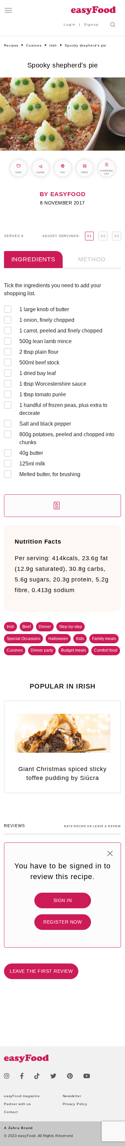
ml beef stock (39, 362)
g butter (31, 453)
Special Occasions (23, 638)
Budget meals (73, 650)
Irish (10, 626)
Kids (80, 638)
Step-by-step (70, 626)
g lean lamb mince (45, 341)
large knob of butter (44, 309)
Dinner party (42, 650)
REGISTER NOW (62, 922)
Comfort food (105, 650)
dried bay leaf (37, 373)
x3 (116, 236)
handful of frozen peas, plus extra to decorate (63, 409)
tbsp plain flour (38, 352)
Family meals (104, 638)
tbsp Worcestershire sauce (52, 384)
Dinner (45, 626)
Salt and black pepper (45, 424)
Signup (91, 24)
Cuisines (15, 650)
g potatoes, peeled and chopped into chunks (66, 438)
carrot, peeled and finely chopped (60, 330)
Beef (26, 626)
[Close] (110, 853)
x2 (103, 236)
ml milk (32, 463)
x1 (89, 236)
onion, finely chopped (46, 320)
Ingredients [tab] (33, 259)
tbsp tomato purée (42, 394)
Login (70, 24)
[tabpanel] (62, 399)
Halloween (58, 638)
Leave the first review (41, 971)
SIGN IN (62, 900)
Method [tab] (92, 259)
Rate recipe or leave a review (92, 826)
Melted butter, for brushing (49, 474)
